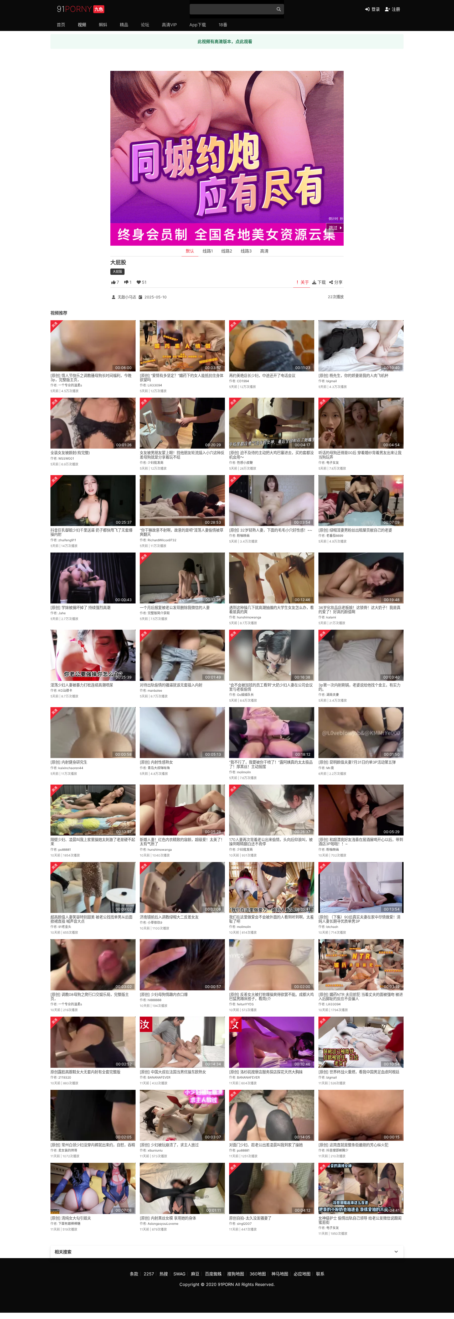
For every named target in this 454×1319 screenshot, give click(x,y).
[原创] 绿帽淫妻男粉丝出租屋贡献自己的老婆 (355, 530)
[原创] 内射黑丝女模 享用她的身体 (168, 1218)
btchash (332, 927)
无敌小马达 (127, 297)
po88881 (64, 850)
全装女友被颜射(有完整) (70, 452)
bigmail (331, 381)
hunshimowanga (249, 617)
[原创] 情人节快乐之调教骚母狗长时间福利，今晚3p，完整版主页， (90, 377)
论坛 (145, 24)
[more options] (396, 1252)
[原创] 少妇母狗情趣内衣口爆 (164, 994)
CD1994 (243, 381)
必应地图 (302, 1273)
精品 (124, 24)
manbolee (155, 690)
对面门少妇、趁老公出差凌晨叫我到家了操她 (266, 1145)
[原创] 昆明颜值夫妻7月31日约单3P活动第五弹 (357, 762)
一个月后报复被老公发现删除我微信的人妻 (175, 607)
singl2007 (244, 1224)
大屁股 (117, 272)
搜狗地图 (235, 1273)
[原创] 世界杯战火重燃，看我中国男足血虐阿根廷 (358, 1072)
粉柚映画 (243, 536)
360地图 (258, 1273)
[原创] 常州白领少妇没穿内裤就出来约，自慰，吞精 (92, 1145)
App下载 (197, 24)
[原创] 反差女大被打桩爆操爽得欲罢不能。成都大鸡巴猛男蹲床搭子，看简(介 (271, 996)
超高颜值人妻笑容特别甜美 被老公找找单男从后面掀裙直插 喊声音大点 (91, 919)
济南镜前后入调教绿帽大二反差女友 (169, 917)
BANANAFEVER (159, 1077)
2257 (149, 1273)
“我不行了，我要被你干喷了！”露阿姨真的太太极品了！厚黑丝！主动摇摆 (271, 764)
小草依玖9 (155, 922)
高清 (264, 251)
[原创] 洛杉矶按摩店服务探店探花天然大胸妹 (266, 1072)
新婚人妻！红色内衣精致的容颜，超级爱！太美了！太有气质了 (182, 841)
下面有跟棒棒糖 (69, 1224)
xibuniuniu (155, 1150)
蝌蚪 (103, 24)
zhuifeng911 (67, 540)
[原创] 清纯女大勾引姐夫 (70, 1218)
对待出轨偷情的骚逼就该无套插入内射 (171, 685)
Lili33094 (155, 385)
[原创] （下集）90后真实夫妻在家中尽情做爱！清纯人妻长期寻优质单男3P (359, 919)
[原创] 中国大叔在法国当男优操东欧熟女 (173, 1072)
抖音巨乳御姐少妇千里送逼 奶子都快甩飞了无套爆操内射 (91, 532)
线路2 (226, 251)
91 (80, 9)
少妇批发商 (155, 463)
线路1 (208, 251)
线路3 (246, 251)
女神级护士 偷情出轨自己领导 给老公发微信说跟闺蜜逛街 (359, 1220)
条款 (134, 1273)
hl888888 (154, 1000)
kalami (331, 617)
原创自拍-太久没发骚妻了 (250, 1218)
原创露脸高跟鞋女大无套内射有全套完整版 (85, 1072)
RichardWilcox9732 (162, 540)
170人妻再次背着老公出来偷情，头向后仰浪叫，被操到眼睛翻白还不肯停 (271, 841)
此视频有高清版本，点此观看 (225, 41)
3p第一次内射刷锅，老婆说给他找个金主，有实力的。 (359, 687)
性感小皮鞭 (245, 463)
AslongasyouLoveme (163, 1224)
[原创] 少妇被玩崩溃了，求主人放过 (169, 1145)
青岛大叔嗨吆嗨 (159, 768)
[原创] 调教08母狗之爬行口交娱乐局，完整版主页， (89, 996)
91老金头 (64, 927)
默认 (190, 251)
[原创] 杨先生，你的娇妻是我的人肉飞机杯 (353, 375)
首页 (61, 24)
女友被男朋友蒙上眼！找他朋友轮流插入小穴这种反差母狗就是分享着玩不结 (182, 454)
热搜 (163, 1273)
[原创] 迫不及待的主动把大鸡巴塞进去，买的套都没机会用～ (271, 454)
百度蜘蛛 (213, 1273)
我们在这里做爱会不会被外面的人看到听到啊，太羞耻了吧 (271, 919)
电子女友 (332, 463)
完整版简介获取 (159, 613)
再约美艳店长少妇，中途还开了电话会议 (262, 375)
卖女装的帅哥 (67, 1150)
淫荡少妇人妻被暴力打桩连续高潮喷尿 (81, 685)
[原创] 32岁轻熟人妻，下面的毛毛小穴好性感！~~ (270, 530)
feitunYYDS (245, 1004)
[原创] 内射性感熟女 (156, 762)
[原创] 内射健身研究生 (68, 762)
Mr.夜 (330, 768)
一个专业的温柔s (70, 385)
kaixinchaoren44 (70, 768)
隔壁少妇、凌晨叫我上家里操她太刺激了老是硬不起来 (92, 841)
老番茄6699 (334, 536)
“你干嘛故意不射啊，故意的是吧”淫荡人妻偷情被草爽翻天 (181, 532)
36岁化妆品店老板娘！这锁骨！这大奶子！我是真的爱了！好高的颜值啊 (359, 609)
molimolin (244, 772)
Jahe (62, 613)
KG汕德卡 (65, 690)
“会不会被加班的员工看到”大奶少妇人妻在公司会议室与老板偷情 (271, 687)
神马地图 (279, 1273)
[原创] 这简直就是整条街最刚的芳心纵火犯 (353, 1145)
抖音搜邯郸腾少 (337, 1150)
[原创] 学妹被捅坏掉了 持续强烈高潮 (80, 607)
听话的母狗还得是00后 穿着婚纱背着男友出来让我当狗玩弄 (359, 454)
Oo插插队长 (245, 695)
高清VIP (169, 24)
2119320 (64, 1077)
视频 (82, 24)
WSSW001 (66, 458)
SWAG (179, 1273)
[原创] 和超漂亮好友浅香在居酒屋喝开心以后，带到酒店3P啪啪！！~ (360, 841)
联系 (320, 1273)
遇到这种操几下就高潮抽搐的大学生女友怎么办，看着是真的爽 (271, 609)
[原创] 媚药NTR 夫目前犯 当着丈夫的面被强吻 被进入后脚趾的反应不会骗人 (360, 996)
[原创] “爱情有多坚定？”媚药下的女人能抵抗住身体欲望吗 (181, 377)
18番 (223, 24)
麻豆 (195, 1273)
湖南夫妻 (332, 695)
